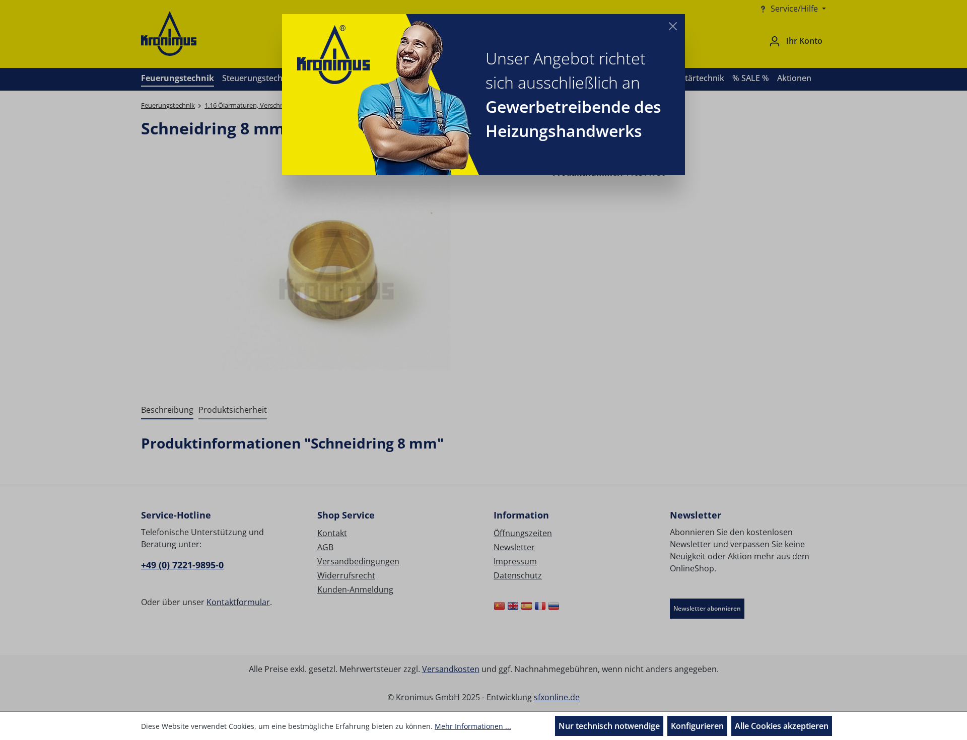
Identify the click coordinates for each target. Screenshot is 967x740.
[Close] (673, 26)
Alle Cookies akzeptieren (781, 725)
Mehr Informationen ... (473, 726)
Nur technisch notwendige (609, 725)
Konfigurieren (697, 725)
